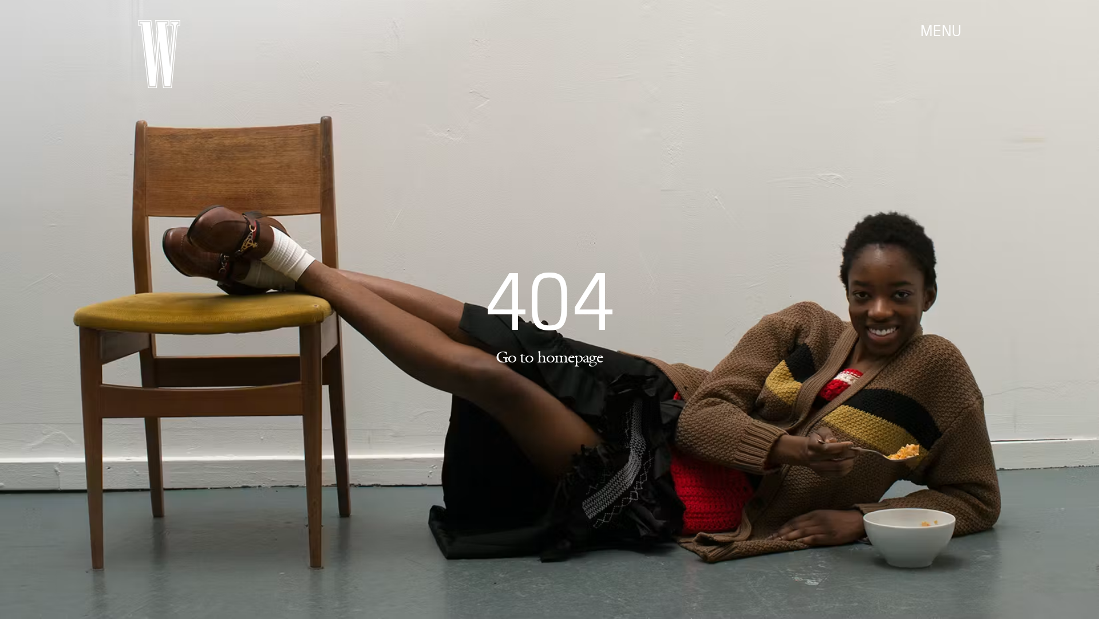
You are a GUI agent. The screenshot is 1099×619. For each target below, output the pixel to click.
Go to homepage (549, 357)
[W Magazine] (159, 54)
